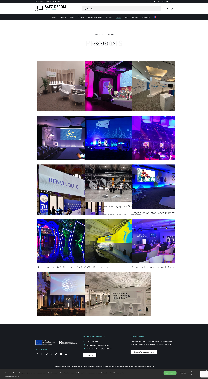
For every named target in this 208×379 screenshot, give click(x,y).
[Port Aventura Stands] (70, 86)
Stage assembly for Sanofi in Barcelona (156, 213)
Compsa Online (99, 366)
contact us (56, 1)
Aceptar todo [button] (170, 373)
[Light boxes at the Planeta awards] (70, 294)
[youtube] (167, 1)
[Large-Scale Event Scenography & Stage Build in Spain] (118, 183)
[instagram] (146, 1)
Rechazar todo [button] (185, 373)
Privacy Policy (150, 366)
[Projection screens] (118, 241)
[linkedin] (171, 1)
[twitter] (154, 1)
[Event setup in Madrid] (118, 297)
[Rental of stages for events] (118, 138)
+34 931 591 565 (46, 1)
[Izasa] (70, 138)
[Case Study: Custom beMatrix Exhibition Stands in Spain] (165, 86)
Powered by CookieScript (12, 376)
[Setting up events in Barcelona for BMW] (70, 241)
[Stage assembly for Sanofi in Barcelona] (165, 186)
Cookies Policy (141, 366)
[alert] (104, 374)
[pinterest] (158, 1)
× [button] (206, 371)
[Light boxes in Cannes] (165, 141)
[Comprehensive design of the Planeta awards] (70, 191)
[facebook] (150, 1)
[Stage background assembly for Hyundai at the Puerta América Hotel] (165, 241)
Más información (118, 373)
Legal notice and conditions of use (114, 366)
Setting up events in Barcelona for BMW (63, 267)
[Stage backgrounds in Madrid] (118, 86)
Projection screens (96, 267)
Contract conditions (131, 366)
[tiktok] (163, 1)
